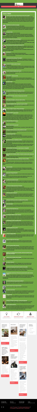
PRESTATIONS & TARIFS (20, 408)
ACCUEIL (11, 407)
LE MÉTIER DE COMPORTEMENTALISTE (24, 407)
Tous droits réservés (4, 402)
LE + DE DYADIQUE (12, 408)
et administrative (21, 402)
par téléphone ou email (31, 402)
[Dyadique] (19, 4)
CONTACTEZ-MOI (27, 408)
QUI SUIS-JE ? (15, 407)
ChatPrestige (31, 328)
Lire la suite (3, 343)
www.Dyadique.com (13, 402)
